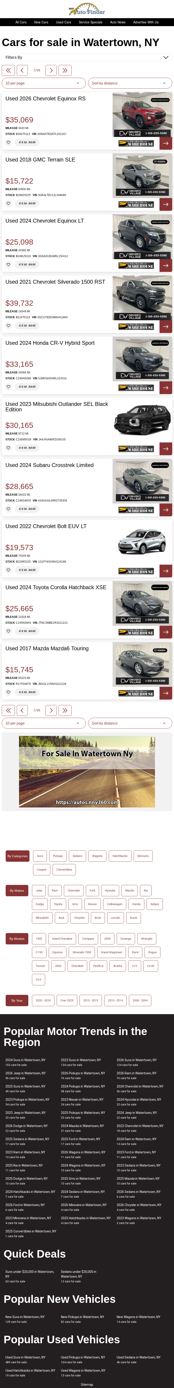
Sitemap (87, 1384)
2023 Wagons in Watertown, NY (139, 1220)
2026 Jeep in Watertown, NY (25, 1075)
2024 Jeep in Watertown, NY (137, 1115)
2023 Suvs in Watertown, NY (81, 1062)
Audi (61, 917)
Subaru (154, 904)
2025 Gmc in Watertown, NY (81, 1181)
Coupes (41, 869)
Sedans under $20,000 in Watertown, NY (78, 1276)
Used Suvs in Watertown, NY (25, 1360)
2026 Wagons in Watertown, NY (83, 1154)
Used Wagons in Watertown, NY (83, 1373)
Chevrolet (74, 890)
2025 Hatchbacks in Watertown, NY (86, 1220)
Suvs (40, 856)
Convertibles (64, 869)
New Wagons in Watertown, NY (138, 1319)
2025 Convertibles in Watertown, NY (30, 1233)
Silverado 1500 (81, 952)
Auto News (118, 22)
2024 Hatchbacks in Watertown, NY (30, 1194)
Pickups (58, 856)
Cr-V (134, 966)
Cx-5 (38, 979)
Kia (146, 890)
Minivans (143, 856)
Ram (55, 890)
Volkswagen (114, 904)
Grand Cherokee (62, 938)
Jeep (39, 890)
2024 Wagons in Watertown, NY (83, 1168)
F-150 (39, 952)
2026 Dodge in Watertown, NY (26, 1128)
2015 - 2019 (90, 1000)
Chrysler (79, 917)
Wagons (97, 856)
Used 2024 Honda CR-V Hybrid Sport (50, 343)
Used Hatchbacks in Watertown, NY (30, 1373)
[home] (87, 9)
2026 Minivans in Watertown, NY (84, 1207)
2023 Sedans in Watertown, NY (139, 1168)
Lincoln (115, 917)
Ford (92, 890)
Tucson (40, 966)
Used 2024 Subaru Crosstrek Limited (49, 465)
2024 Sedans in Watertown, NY (83, 1194)
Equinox (58, 952)
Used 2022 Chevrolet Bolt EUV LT (46, 526)
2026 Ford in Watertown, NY (25, 1207)
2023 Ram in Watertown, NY (25, 1154)
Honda (136, 904)
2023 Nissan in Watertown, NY (82, 1102)
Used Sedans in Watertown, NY (139, 1360)
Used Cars (63, 22)
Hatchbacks (120, 856)
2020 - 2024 (43, 1000)
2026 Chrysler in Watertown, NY (139, 1207)
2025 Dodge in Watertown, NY (26, 1181)
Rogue (152, 952)
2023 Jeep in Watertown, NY (25, 1115)
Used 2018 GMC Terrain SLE (40, 159)
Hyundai (110, 890)
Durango (126, 938)
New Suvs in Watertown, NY (25, 1319)
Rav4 (135, 952)
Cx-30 (150, 966)
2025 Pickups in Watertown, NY (83, 1115)
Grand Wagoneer (111, 952)
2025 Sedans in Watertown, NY (27, 1141)
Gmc (75, 904)
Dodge (40, 904)
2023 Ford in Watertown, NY (136, 1154)
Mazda (129, 890)
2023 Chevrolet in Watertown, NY (140, 1128)
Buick (133, 917)
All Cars (21, 22)
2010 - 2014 (115, 1000)
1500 (39, 938)
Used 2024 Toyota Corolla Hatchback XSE (55, 587)
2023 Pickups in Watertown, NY (27, 1102)
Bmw (98, 917)
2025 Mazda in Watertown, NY (138, 1181)
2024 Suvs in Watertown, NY (25, 1062)
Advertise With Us (146, 22)
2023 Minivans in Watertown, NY (28, 1220)
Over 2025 (66, 1000)
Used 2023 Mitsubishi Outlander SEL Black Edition (56, 406)
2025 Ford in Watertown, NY (80, 1141)
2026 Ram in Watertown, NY (137, 1075)
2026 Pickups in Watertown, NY (83, 1075)
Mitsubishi (42, 917)
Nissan (92, 904)
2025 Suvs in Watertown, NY (25, 1089)
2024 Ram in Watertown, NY (137, 1141)
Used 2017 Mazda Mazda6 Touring (47, 648)
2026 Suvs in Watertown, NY (137, 1062)
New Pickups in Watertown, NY (82, 1319)
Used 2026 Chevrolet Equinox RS (45, 98)
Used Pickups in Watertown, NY (83, 1360)
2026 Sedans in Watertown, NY (139, 1194)
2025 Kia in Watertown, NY (24, 1168)
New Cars (41, 22)
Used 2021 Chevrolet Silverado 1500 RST (55, 282)
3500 (58, 966)
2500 (107, 938)
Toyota (58, 904)
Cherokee (77, 966)
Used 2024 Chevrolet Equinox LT (44, 220)
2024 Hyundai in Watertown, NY (139, 1102)
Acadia (117, 966)
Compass (88, 938)
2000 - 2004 (140, 1000)
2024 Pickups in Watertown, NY (83, 1089)
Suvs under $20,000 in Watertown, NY (29, 1276)
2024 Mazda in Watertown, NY (82, 1128)
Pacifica (98, 966)
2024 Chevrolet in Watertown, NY (140, 1089)
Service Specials (90, 22)
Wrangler (146, 938)
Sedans (77, 856)
